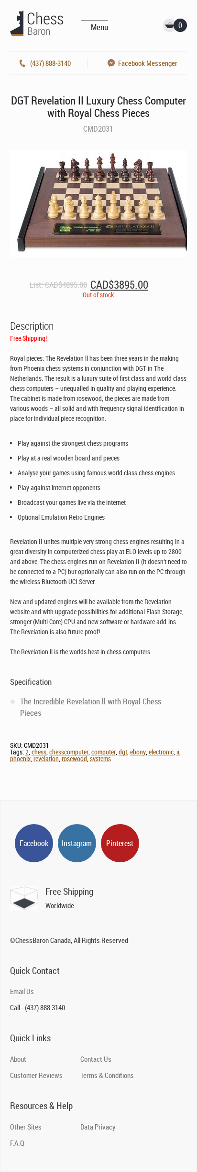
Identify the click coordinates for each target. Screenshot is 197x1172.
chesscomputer (68, 751)
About (18, 1059)
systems (100, 758)
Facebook (34, 843)
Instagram (77, 843)
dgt (123, 751)
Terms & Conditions (107, 1075)
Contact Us (95, 1059)
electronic (161, 751)
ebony (138, 751)
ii (177, 751)
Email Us (22, 991)
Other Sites (26, 1126)
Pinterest (119, 843)
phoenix (20, 758)
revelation (46, 758)
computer (103, 751)
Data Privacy (98, 1126)
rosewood (74, 758)
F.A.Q (17, 1143)
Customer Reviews (36, 1075)
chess (39, 751)
